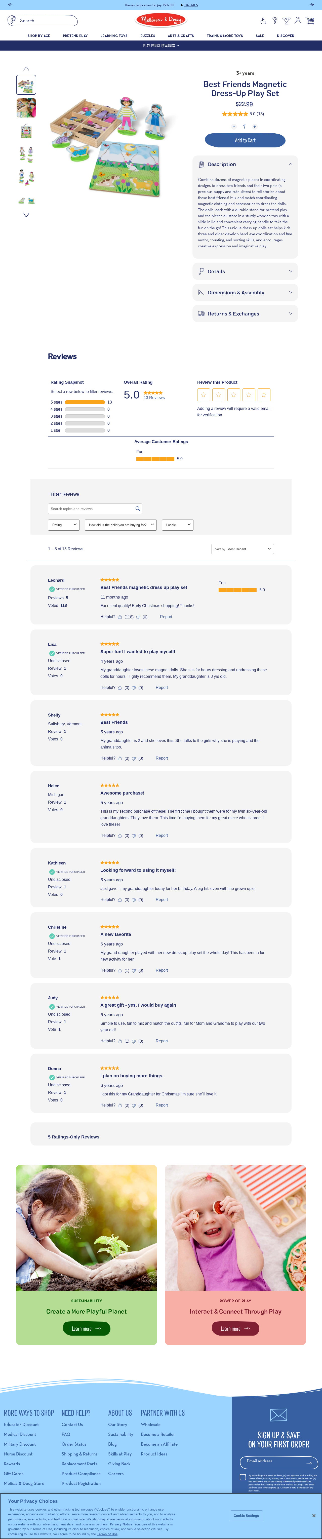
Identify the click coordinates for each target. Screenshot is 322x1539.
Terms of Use (255, 1478)
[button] (10, 5)
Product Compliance (81, 1473)
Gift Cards (13, 1473)
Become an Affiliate (159, 1444)
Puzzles (147, 36)
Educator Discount (21, 1424)
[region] (161, 1516)
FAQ (66, 1434)
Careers (116, 1473)
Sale (260, 36)
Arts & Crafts (181, 36)
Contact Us (72, 1424)
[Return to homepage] (161, 20)
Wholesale (150, 1424)
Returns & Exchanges (233, 313)
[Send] (311, 1463)
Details (191, 5)
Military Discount (20, 1444)
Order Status (74, 1444)
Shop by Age (39, 36)
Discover (285, 36)
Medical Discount (20, 1434)
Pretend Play (75, 36)
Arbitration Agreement (296, 1478)
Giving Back (119, 1464)
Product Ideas (154, 1454)
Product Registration (81, 1483)
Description (222, 164)
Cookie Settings (246, 1516)
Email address (259, 1461)
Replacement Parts (79, 1464)
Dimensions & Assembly (236, 292)
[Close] (313, 1515)
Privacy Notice (270, 1478)
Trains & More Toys (225, 36)
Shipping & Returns (79, 1454)
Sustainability (120, 1434)
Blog (112, 1444)
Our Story (117, 1424)
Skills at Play (120, 1454)
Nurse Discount (18, 1454)
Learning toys (114, 36)
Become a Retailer (158, 1434)
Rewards (12, 1464)
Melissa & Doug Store (24, 1483)
